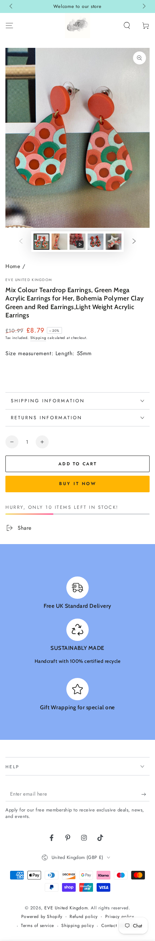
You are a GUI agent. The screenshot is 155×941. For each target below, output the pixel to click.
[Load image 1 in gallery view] (41, 242)
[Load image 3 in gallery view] (95, 242)
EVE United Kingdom (28, 279)
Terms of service (37, 926)
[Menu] (9, 25)
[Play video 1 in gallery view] (77, 242)
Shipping (38, 337)
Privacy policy (119, 917)
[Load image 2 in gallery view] (59, 242)
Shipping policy (77, 926)
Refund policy (84, 917)
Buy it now (77, 483)
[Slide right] (143, 6)
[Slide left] (11, 6)
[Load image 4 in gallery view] (113, 242)
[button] (127, 25)
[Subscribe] (145, 794)
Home (12, 266)
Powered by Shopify (41, 917)
